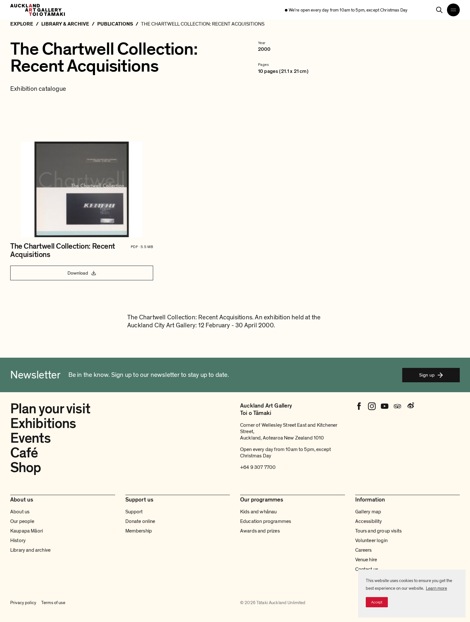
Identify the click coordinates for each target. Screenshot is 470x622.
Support (134, 511)
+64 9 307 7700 (258, 467)
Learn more (436, 588)
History (18, 540)
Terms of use (53, 602)
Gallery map (368, 511)
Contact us (367, 569)
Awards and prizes (260, 530)
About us (19, 511)
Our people (22, 521)
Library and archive (30, 550)
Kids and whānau (258, 511)
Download (77, 273)
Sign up (427, 375)
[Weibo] (410, 406)
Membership (138, 530)
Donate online (140, 521)
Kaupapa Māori (26, 530)
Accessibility (368, 521)
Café (24, 453)
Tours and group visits (378, 530)
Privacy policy (23, 602)
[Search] (439, 10)
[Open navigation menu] (453, 10)
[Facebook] (359, 406)
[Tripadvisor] (397, 406)
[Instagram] (372, 406)
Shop (25, 467)
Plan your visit (50, 409)
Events (30, 438)
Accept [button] (376, 602)
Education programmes (265, 521)
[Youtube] (384, 406)
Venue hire (366, 559)
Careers (363, 550)
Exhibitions (43, 423)
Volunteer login (371, 540)
